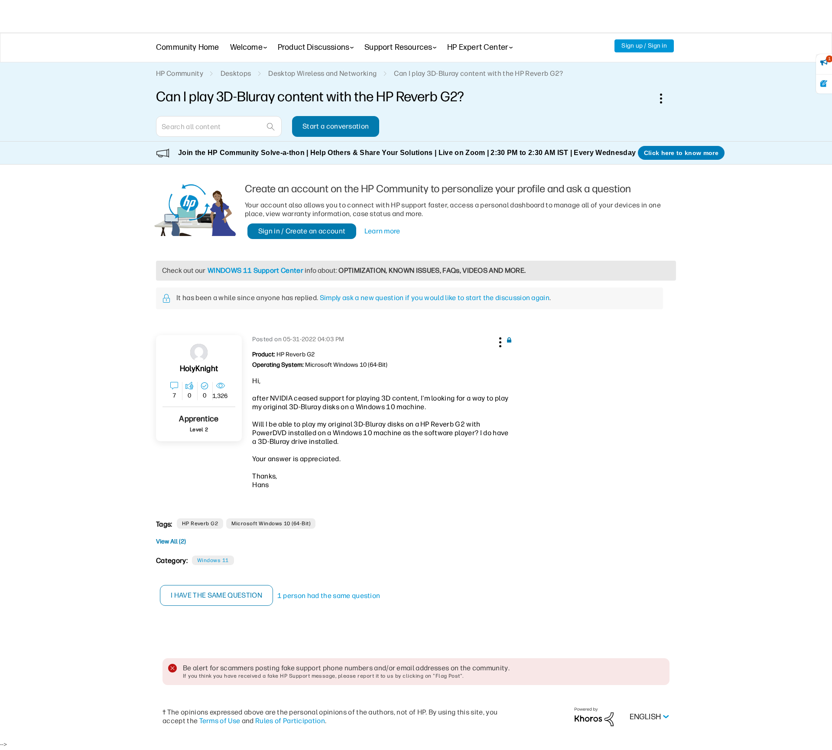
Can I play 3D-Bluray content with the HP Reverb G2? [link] (478, 73)
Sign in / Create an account (302, 231)
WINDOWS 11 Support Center (255, 270)
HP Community (179, 73)
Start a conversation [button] (335, 126)
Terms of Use (219, 721)
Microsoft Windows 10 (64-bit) (270, 523)
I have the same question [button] (216, 595)
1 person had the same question (328, 596)
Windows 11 (213, 560)
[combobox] (219, 126)
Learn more (382, 231)
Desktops (236, 73)
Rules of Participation (290, 721)
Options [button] (665, 98)
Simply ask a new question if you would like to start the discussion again (434, 298)
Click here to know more (681, 152)
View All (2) (171, 541)
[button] (499, 341)
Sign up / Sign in (644, 45)
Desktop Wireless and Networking (322, 73)
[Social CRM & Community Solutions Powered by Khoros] (594, 716)
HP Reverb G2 (200, 523)
